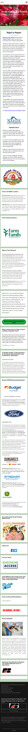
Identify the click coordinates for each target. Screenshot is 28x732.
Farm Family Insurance (18, 273)
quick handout (12, 340)
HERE (5, 345)
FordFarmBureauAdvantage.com (12, 452)
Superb (14, 730)
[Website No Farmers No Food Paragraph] (11, 611)
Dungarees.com (16, 468)
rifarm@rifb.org (6, 654)
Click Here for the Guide (7, 359)
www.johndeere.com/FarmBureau (10, 505)
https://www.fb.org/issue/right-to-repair (15, 110)
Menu (2, 2)
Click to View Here (6, 600)
